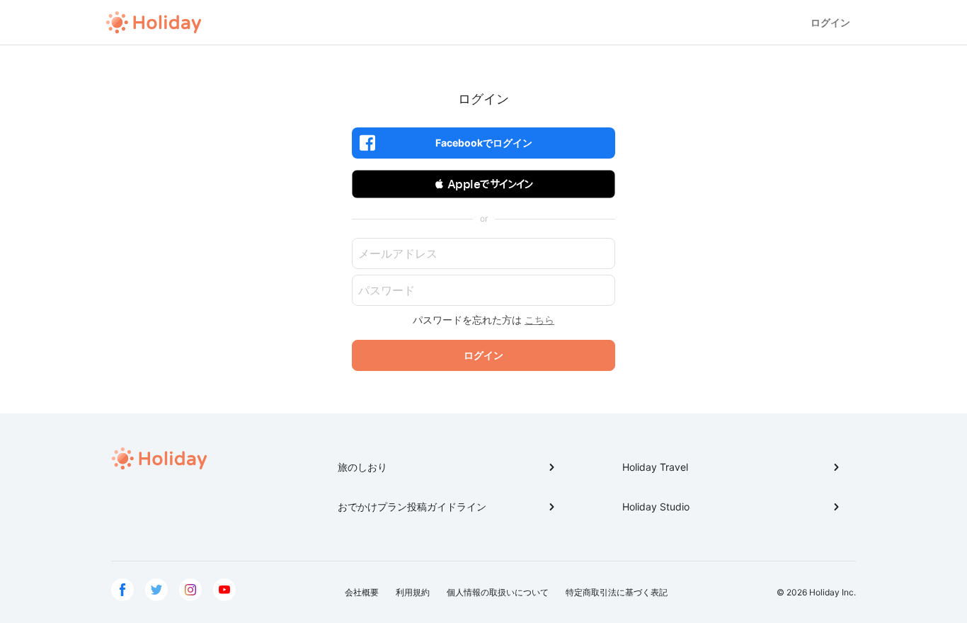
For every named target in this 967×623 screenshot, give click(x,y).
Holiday (153, 22)
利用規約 (413, 592)
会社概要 (362, 592)
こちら (539, 320)
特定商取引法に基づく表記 (617, 592)
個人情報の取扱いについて (498, 592)
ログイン (830, 22)
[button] (483, 184)
